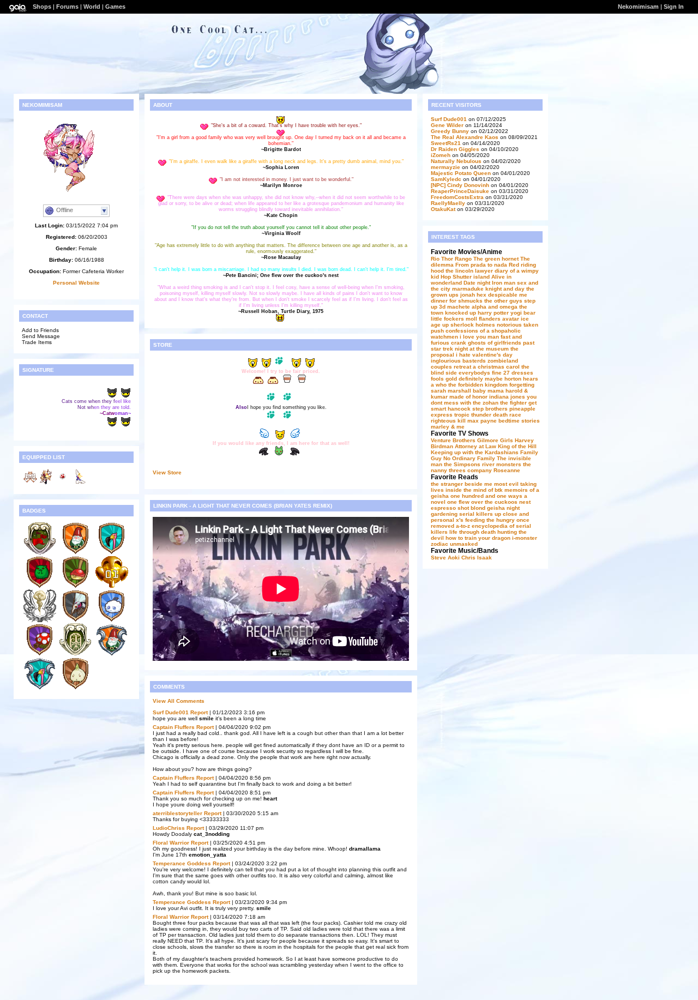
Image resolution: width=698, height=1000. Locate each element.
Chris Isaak (476, 558)
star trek (442, 349)
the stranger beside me (461, 484)
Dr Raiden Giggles (455, 149)
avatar (510, 319)
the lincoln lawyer (469, 271)
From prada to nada (481, 265)
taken (531, 325)
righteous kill (448, 421)
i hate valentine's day (484, 355)
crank (458, 343)
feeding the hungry (490, 520)
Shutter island (471, 277)
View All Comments (178, 701)
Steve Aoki (445, 558)
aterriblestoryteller (178, 813)
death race (507, 415)
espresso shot (450, 508)
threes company (470, 470)
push (437, 331)
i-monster (524, 538)
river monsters (501, 464)
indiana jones (507, 397)
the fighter (513, 403)
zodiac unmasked (454, 544)
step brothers (490, 409)
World (91, 6)
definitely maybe (481, 379)
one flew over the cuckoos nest (489, 502)
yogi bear (522, 313)
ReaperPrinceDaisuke (460, 191)
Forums (67, 6)
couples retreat (451, 367)
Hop (446, 277)
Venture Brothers (453, 440)
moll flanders (483, 319)
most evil (506, 484)
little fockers (447, 319)
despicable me (507, 295)
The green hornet (496, 259)
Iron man (503, 283)
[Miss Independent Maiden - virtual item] (46, 483)
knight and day (505, 289)
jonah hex (473, 295)
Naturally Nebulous (457, 161)
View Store (167, 472)
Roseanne (507, 470)
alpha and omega (495, 307)
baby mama (488, 391)
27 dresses (518, 373)
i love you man (479, 337)
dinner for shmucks (457, 301)
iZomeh (440, 155)
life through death (472, 532)
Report (199, 712)
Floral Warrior (171, 843)
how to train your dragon (478, 538)
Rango (463, 259)
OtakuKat (443, 209)
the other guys (503, 301)
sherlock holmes (472, 325)
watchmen (444, 337)
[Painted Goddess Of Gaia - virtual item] (79, 483)
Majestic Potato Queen (461, 173)
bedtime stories (519, 421)
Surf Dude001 (171, 712)
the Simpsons (462, 464)
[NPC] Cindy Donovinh (460, 185)
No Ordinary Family (469, 458)
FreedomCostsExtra (457, 197)
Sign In (674, 6)
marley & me (448, 427)
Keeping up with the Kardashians (475, 452)
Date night (477, 283)
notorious (509, 325)
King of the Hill (517, 446)
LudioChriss (169, 828)
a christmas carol (496, 367)
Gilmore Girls (495, 440)
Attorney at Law (475, 446)
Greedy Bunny (450, 131)
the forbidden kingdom (478, 385)
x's (460, 520)
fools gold (444, 379)
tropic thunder (472, 415)
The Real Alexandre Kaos (464, 137)
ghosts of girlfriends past (501, 343)
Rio (435, 259)
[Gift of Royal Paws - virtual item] (30, 483)
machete (458, 307)
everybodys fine (480, 373)
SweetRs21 (446, 143)
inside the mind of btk (474, 490)
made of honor (468, 397)
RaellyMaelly (448, 203)
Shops (42, 6)
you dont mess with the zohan (484, 400)
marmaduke (468, 289)
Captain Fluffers (174, 727)
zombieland (503, 361)
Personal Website (76, 283)
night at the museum (482, 349)
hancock (459, 409)
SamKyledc (446, 179)
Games (115, 6)
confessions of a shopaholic (483, 331)
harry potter (493, 313)
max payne (482, 421)
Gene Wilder (447, 125)
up (445, 325)
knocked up (460, 313)
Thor (447, 259)
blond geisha (488, 508)
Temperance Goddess (182, 863)
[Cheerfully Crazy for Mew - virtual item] (63, 483)
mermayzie (445, 167)
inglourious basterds (458, 361)
